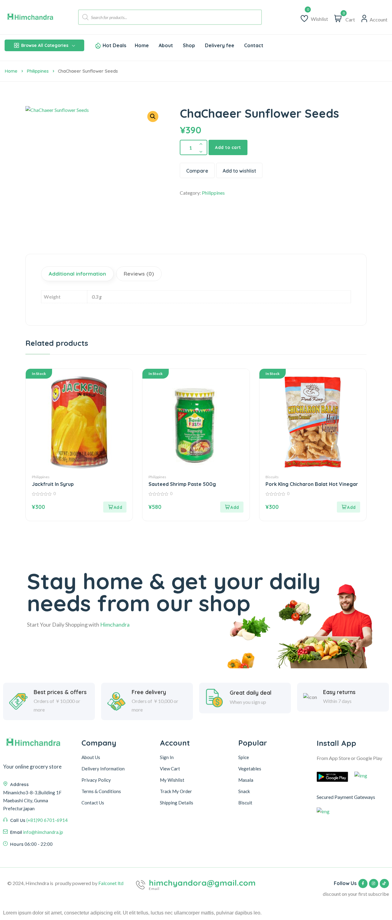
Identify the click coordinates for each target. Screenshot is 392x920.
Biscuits (272, 477)
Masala (245, 780)
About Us (90, 757)
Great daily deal (250, 692)
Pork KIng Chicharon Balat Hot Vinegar (312, 484)
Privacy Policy (96, 780)
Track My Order (176, 791)
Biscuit (245, 802)
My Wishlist (172, 780)
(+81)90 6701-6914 (47, 820)
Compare (197, 171)
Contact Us (92, 802)
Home (11, 71)
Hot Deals (114, 45)
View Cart (170, 768)
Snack (244, 791)
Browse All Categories (44, 45)
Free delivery (149, 692)
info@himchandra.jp (43, 832)
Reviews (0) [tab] (139, 273)
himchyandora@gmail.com (202, 883)
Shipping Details (176, 802)
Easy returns (339, 692)
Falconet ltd (110, 883)
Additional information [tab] (77, 273)
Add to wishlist (239, 171)
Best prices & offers (60, 692)
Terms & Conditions (101, 791)
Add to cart (228, 147)
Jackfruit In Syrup (53, 484)
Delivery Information (103, 768)
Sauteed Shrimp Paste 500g (182, 484)
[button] (152, 116)
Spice (243, 757)
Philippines (38, 71)
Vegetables (249, 768)
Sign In (167, 757)
